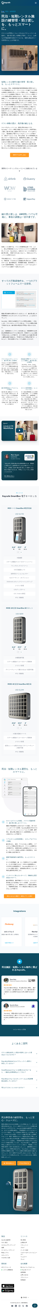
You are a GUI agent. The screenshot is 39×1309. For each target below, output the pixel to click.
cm (18, 552)
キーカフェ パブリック (8, 1250)
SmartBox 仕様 (5, 1257)
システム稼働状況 (8, 1270)
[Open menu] (36, 3)
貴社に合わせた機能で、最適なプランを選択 (19, 896)
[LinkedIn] (16, 1306)
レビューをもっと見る (19, 1029)
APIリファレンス (6, 1267)
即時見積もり (10, 1163)
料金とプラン (5, 1252)
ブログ (22, 1247)
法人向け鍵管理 (5, 1240)
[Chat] (35, 1306)
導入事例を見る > (9, 476)
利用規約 (23, 1280)
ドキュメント (24, 1245)
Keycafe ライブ (26, 1270)
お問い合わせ (24, 1275)
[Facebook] (27, 1306)
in (21, 552)
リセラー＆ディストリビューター (29, 1253)
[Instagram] (19, 1306)
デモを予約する (24, 1163)
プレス (22, 1259)
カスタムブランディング (8, 1245)
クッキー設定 (24, 1250)
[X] (23, 1306)
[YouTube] (12, 1306)
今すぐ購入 (4, 1242)
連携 (2, 1247)
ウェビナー (24, 1256)
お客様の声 (24, 1242)
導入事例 (23, 1240)
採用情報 (23, 1272)
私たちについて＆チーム (28, 1267)
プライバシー (24, 1277)
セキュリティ (5, 1255)
